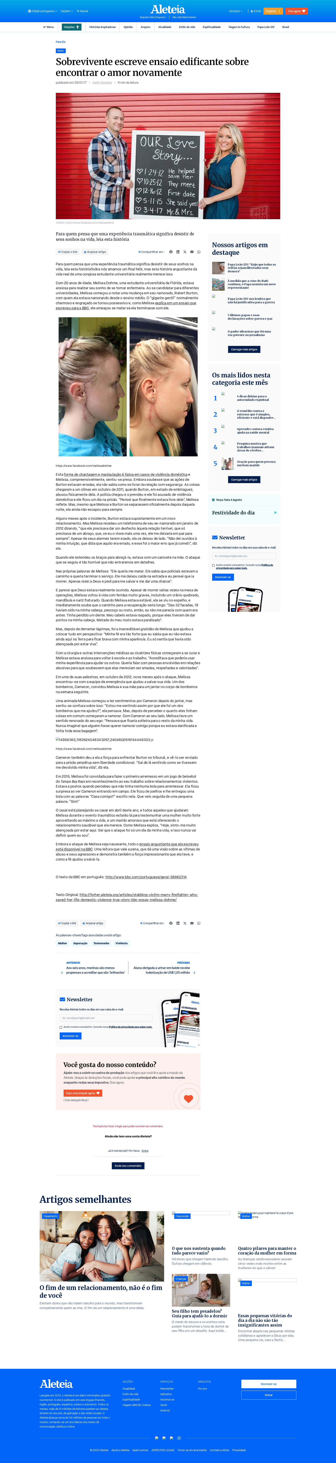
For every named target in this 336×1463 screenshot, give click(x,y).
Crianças (181, 1279)
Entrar (257, 11)
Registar (271, 11)
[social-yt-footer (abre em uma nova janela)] (157, 1438)
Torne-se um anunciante (192, 1450)
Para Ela (60, 42)
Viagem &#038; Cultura (136, 1405)
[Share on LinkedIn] (177, 251)
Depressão (182, 1216)
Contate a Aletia (219, 1450)
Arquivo (145, 27)
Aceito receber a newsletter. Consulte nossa (108, 1027)
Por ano (202, 1388)
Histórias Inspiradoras (102, 27)
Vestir (163, 1405)
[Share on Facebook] (170, 251)
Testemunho (101, 943)
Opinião (128, 27)
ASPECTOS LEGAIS (162, 1450)
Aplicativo (166, 1394)
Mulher (62, 943)
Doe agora (294, 11)
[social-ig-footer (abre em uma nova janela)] (179, 1438)
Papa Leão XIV (266, 27)
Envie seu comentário (128, 1166)
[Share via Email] (191, 251)
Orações (69, 27)
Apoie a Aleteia (120, 1450)
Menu (50, 27)
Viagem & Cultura (239, 27)
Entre (145, 1151)
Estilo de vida (187, 27)
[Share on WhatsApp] (198, 251)
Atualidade (164, 27)
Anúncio (165, 1410)
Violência (122, 943)
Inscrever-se (70, 1036)
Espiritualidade (212, 27)
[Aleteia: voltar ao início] (168, 9)
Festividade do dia (233, 513)
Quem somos (140, 1450)
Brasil (285, 27)
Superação (80, 943)
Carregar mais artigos (244, 349)
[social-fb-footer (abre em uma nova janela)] (164, 1438)
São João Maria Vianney (184, 17)
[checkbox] (61, 1027)
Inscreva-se (167, 1399)
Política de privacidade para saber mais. (130, 1027)
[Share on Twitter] (184, 251)
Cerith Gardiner (102, 83)
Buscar (84, 11)
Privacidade (239, 1450)
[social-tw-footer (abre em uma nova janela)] (171, 1438)
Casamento (51, 1216)
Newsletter (167, 1388)
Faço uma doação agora (80, 1093)
